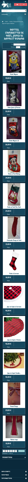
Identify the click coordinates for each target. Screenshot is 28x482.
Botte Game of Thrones (14, 107)
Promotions (7, 457)
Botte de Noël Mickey (14, 174)
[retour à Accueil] (2, 22)
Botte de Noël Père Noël (14, 207)
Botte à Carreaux (14, 273)
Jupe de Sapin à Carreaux (14, 307)
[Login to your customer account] (25, 1)
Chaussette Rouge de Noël (14, 240)
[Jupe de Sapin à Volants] (14, 327)
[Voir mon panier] (24, 4)
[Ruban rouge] (14, 427)
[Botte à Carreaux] (14, 261)
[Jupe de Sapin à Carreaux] (14, 294)
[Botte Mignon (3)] (14, 128)
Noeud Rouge (14, 406)
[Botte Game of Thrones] (14, 95)
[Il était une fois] (6, 4)
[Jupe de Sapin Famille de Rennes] (14, 360)
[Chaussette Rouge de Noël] (14, 227)
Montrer (13, 47)
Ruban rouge (14, 439)
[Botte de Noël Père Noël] (14, 194)
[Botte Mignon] (14, 61)
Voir (8, 81)
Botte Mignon (14, 74)
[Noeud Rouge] (14, 394)
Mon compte (5, 471)
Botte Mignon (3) (14, 141)
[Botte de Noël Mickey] (14, 161)
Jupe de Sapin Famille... (14, 373)
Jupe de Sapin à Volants (14, 340)
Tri (12, 44)
